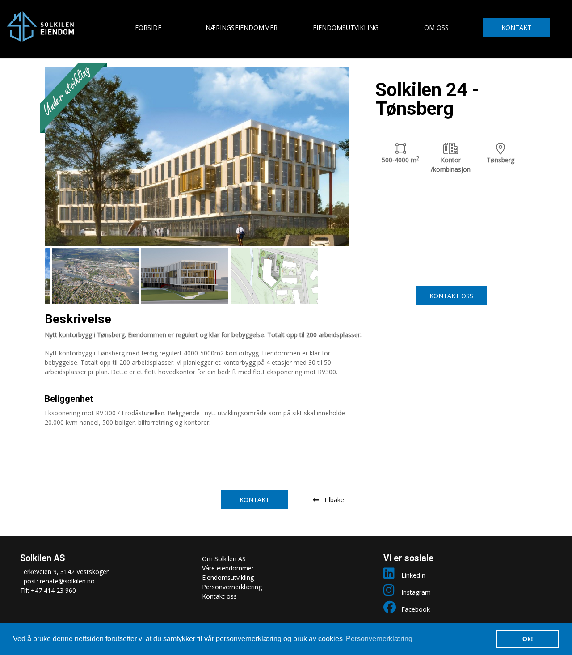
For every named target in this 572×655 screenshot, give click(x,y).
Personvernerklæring (232, 587)
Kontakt (516, 27)
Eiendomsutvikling (346, 27)
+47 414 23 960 (53, 590)
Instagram (416, 592)
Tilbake (334, 499)
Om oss (436, 27)
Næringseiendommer (242, 27)
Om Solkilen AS (224, 558)
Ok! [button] (527, 638)
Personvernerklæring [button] (379, 638)
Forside (148, 27)
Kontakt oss (451, 296)
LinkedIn (413, 575)
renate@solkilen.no (67, 581)
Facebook (415, 609)
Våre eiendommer (228, 568)
